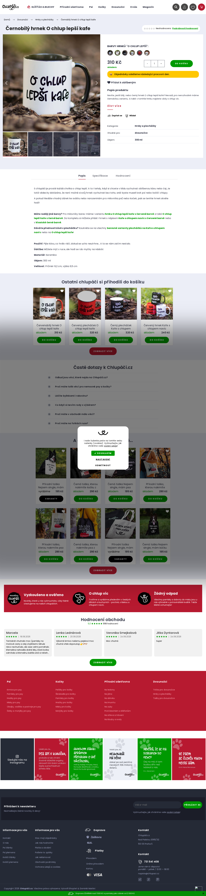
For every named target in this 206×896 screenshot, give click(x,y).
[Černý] (125, 53)
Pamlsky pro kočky (65, 698)
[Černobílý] (117, 53)
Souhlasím (104, 453)
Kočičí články (9, 857)
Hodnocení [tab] (123, 175)
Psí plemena (9, 852)
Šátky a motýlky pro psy (19, 711)
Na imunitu (109, 702)
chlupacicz (140, 879)
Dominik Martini (87, 888)
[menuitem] (40, 7)
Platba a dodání (43, 847)
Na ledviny (109, 689)
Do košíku (181, 63)
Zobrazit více (103, 662)
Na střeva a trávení (114, 715)
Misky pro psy (13, 702)
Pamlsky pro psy (15, 694)
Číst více (114, 106)
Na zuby (108, 706)
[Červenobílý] (147, 53)
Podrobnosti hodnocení (185, 28)
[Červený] (139, 53)
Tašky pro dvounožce (164, 698)
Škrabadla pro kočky (66, 694)
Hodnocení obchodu (103, 620)
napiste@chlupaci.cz (148, 873)
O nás (6, 842)
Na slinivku (109, 698)
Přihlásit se (192, 804)
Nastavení (103, 459)
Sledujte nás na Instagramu (17, 761)
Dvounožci (160, 681)
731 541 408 (151, 861)
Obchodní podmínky (45, 862)
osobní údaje (110, 446)
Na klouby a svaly (113, 719)
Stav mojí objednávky (46, 838)
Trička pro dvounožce (164, 689)
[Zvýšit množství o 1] (161, 63)
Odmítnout (103, 465)
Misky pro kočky (63, 706)
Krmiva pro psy (14, 689)
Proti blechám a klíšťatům (117, 711)
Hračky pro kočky (64, 702)
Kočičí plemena (10, 862)
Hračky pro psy (14, 698)
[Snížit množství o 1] (147, 63)
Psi (9, 681)
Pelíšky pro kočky (64, 689)
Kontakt (7, 838)
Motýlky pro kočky (64, 711)
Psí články (7, 847)
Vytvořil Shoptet (69, 888)
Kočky (60, 681)
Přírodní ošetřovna (117, 681)
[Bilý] (110, 53)
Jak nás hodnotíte (44, 842)
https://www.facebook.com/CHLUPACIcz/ (149, 879)
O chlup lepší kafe (62, 232)
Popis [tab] (82, 175)
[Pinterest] (157, 879)
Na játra (108, 694)
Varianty (51, 498)
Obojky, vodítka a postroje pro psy (24, 706)
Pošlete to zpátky (43, 852)
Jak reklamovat (43, 857)
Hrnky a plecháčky (145, 125)
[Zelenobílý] (132, 53)
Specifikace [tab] (100, 175)
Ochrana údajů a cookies (47, 866)
